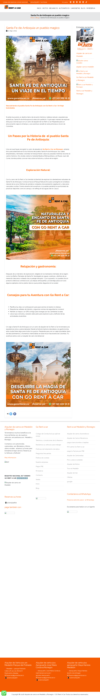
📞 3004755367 (33, 2)
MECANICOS (53, 8)
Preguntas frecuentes (43, 453)
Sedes (38, 479)
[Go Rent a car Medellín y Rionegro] (85, 72)
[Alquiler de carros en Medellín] (85, 39)
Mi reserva (39, 471)
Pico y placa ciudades (75, 460)
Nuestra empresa (42, 462)
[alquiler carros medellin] (85, 62)
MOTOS (45, 8)
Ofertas (69, 477)
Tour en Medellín (73, 468)
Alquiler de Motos (73, 464)
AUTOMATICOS (64, 8)
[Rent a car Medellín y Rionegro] (85, 86)
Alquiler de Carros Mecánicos (77, 438)
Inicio (32, 18)
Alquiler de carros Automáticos (78, 434)
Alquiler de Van (72, 473)
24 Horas (44, 2)
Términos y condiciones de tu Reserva (49, 440)
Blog (37, 18)
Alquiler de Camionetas (75, 455)
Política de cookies (42, 458)
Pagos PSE (39, 466)
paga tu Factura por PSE (75, 451)
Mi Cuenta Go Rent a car (75, 447)
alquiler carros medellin (85, 67)
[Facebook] (14, 413)
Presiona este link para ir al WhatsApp (80, 500)
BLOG (83, 8)
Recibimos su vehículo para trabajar (48, 445)
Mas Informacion (10, 458)
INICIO (39, 8)
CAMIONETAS (75, 8)
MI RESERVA (91, 8)
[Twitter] (10, 413)
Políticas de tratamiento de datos (48, 449)
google (69, 481)
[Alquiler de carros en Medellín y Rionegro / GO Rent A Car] (13, 7)
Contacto (39, 475)
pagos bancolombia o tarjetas (78, 442)
